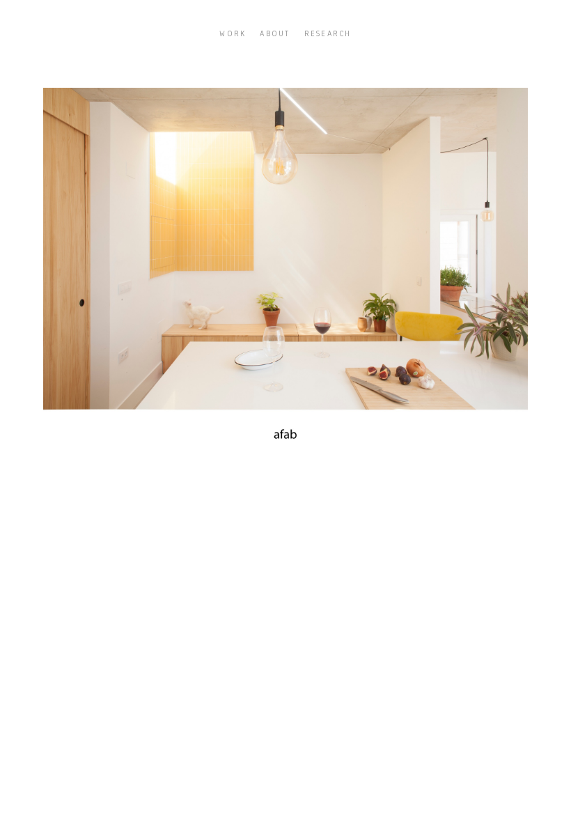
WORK (232, 33)
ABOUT (275, 33)
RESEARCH (328, 33)
